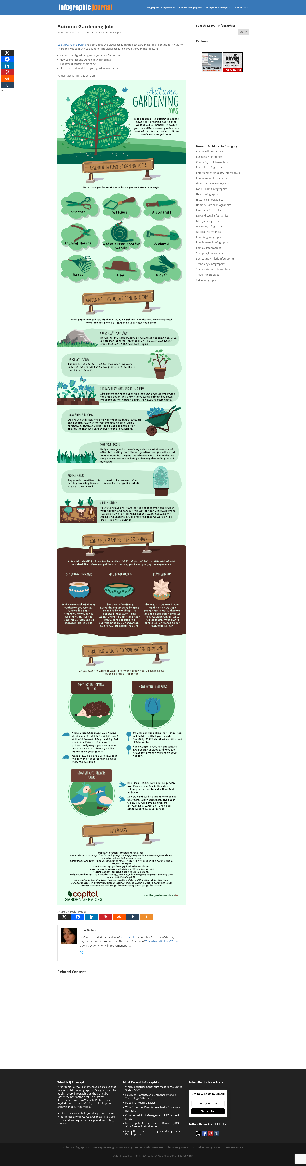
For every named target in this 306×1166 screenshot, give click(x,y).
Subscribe (208, 1111)
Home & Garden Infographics (107, 32)
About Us (240, 7)
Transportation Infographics (213, 269)
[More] (146, 917)
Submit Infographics (190, 7)
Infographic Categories (159, 7)
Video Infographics (207, 280)
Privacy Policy (234, 1147)
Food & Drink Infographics (211, 189)
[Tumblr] (132, 917)
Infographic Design (217, 7)
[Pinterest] (105, 917)
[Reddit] (119, 917)
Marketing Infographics (210, 226)
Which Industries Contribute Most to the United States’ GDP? (153, 1088)
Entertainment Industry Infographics (218, 173)
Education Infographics (210, 167)
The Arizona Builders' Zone (161, 941)
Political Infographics (208, 248)
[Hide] (2, 91)
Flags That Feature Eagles (140, 1102)
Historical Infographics (209, 199)
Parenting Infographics (209, 237)
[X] (64, 917)
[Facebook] (77, 917)
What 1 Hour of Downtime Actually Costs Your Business (152, 1109)
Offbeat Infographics (208, 231)
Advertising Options (210, 1147)
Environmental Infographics (212, 178)
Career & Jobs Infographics (212, 162)
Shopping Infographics (209, 253)
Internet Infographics (208, 210)
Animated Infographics (209, 151)
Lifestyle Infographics (208, 221)
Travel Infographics (207, 274)
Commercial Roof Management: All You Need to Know (153, 1116)
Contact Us (188, 1147)
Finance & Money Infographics (214, 183)
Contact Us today (92, 1116)
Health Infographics (208, 194)
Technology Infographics (211, 264)
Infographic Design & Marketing (112, 1147)
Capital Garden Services (71, 44)
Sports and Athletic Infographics (215, 258)
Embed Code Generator (149, 1147)
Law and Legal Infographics (212, 215)
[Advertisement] (121, 1013)
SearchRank (127, 937)
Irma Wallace (67, 32)
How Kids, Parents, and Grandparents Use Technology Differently (150, 1096)
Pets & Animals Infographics (213, 242)
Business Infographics (209, 156)
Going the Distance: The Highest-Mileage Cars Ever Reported (152, 1132)
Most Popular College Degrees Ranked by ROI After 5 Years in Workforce (152, 1124)
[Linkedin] (91, 917)
